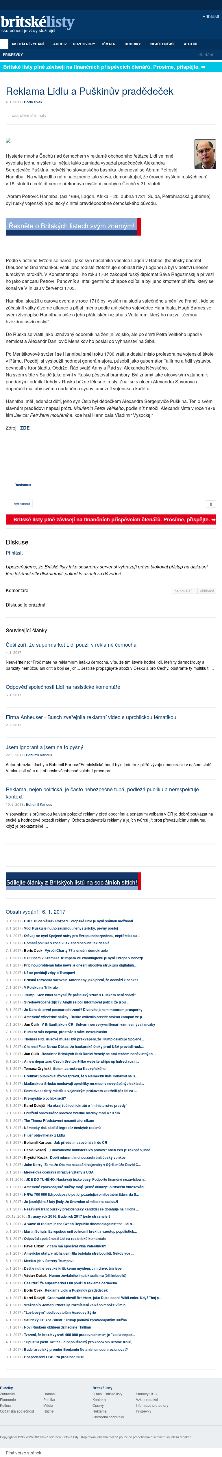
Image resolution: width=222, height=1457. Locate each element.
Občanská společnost (17, 1411)
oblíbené (207, 591)
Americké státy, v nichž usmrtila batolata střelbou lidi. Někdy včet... (79, 1253)
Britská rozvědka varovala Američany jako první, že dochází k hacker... (82, 979)
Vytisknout (21, 503)
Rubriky (133, 43)
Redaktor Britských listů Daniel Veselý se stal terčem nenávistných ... (99, 1053)
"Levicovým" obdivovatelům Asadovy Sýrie (60, 1312)
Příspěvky (13, 54)
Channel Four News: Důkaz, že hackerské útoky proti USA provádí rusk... (84, 1046)
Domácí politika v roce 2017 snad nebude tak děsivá (67, 942)
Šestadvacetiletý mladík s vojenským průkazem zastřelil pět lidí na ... (80, 1090)
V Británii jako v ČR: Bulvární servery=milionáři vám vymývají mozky (98, 1024)
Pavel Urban (34, 1246)
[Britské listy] (73, 228)
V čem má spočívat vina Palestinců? (76, 1246)
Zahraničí (7, 1393)
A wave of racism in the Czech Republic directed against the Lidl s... (79, 1223)
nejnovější (184, 591)
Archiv (60, 43)
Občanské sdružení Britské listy (56, 1436)
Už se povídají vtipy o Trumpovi (49, 972)
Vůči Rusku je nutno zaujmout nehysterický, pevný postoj (71, 928)
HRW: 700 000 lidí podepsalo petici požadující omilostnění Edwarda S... (81, 1194)
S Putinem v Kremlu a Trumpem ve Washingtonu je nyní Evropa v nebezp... (85, 957)
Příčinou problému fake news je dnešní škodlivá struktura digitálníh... (80, 965)
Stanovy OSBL (147, 1393)
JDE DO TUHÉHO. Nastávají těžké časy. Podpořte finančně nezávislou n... (86, 1179)
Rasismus (22, 484)
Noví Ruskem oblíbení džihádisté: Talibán (57, 1327)
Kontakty (99, 1399)
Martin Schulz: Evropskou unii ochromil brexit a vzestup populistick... (80, 1231)
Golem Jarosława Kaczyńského (79, 1068)
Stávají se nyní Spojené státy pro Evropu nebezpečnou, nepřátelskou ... (82, 935)
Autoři (190, 43)
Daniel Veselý (35, 1149)
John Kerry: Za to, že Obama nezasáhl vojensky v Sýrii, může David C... (82, 1164)
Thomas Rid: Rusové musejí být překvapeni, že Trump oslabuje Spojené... (84, 1039)
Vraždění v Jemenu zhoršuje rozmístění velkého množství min (74, 1304)
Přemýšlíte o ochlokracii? (45, 1098)
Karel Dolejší (34, 1105)
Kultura (5, 1405)
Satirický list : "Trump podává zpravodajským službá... (77, 1319)
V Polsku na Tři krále (41, 987)
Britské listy (40, 25)
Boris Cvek (33, 102)
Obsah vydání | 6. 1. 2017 (35, 911)
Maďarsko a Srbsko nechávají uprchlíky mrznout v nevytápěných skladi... (84, 1083)
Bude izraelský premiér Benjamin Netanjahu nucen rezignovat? (76, 1349)
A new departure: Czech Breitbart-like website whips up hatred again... (81, 1061)
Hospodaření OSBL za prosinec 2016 (54, 1356)
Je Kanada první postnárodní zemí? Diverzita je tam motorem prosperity (83, 1009)
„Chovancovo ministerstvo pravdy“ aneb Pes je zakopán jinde (99, 1149)
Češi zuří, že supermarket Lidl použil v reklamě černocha (71, 644)
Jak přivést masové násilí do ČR (80, 1142)
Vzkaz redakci (147, 1399)
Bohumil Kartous (39, 754)
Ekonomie (8, 1399)
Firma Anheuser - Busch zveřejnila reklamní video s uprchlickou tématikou (91, 717)
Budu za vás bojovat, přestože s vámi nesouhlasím (65, 1031)
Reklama (99, 1411)
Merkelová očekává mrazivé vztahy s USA (59, 1172)
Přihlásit (210, 16)
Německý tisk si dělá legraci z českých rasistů (62, 1127)
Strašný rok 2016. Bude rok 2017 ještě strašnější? (69, 1216)
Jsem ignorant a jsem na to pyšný (44, 747)
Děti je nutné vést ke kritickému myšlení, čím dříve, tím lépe (73, 1268)
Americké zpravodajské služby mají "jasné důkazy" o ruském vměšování (84, 1186)
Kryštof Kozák (36, 1157)
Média (48, 1405)
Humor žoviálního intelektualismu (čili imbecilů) (87, 1275)
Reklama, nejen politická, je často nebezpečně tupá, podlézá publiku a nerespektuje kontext (102, 792)
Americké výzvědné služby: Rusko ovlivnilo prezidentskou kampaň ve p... (84, 1016)
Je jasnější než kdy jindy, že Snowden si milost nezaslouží (71, 1201)
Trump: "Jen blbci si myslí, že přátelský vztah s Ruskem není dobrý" (80, 994)
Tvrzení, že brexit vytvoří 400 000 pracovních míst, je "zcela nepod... (79, 1334)
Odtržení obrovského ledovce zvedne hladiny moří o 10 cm (72, 1112)
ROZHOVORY (84, 43)
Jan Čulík (31, 1024)
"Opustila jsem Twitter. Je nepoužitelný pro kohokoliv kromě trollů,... (79, 1341)
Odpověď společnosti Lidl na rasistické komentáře (63, 686)
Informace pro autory (152, 1405)
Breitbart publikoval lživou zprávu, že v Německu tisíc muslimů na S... (81, 1076)
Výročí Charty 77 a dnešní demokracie (76, 950)
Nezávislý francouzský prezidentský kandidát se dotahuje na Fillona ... (81, 1209)
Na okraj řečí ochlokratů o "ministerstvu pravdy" (87, 1105)
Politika (49, 1399)
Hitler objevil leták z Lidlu (44, 1135)
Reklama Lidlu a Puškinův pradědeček (76, 1290)
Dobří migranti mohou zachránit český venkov (88, 1157)
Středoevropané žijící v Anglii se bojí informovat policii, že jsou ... (76, 1002)
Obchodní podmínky (108, 1416)
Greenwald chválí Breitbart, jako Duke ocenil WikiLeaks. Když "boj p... (104, 1297)
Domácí (49, 1393)
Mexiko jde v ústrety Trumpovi (48, 1260)
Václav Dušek (35, 1275)
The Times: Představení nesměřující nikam (59, 1120)
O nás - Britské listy (107, 1393)
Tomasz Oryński (37, 1068)
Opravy (98, 1405)
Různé (48, 1411)
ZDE (25, 427)
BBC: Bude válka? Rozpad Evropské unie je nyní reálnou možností (78, 921)
